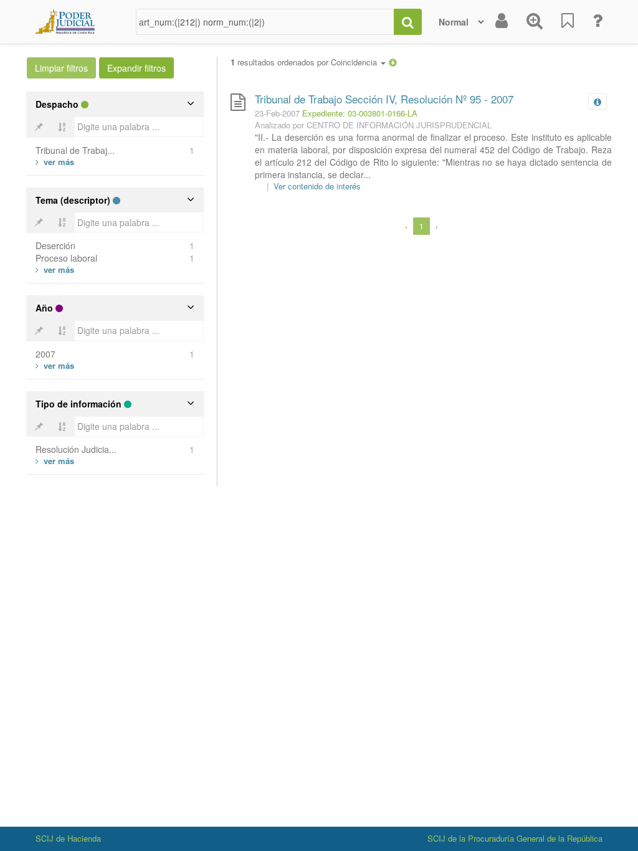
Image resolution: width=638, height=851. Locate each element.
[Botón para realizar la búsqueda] (408, 22)
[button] (393, 62)
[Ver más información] (600, 101)
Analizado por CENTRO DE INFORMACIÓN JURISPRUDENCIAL (373, 125)
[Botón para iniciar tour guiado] (597, 21)
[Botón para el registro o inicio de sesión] (501, 21)
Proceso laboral (66, 258)
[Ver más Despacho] (55, 162)
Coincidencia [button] (355, 62)
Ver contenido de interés (317, 186)
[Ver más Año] (55, 365)
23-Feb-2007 (277, 113)
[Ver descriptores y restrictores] (597, 102)
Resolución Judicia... (76, 449)
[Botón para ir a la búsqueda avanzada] (534, 21)
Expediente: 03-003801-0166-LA (359, 113)
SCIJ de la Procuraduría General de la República (514, 838)
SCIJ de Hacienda (68, 838)
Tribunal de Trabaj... (75, 150)
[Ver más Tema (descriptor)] (55, 269)
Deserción (55, 245)
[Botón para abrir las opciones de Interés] (567, 21)
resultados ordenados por (305, 62)
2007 (45, 354)
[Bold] (38, 127)
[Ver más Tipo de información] (55, 461)
